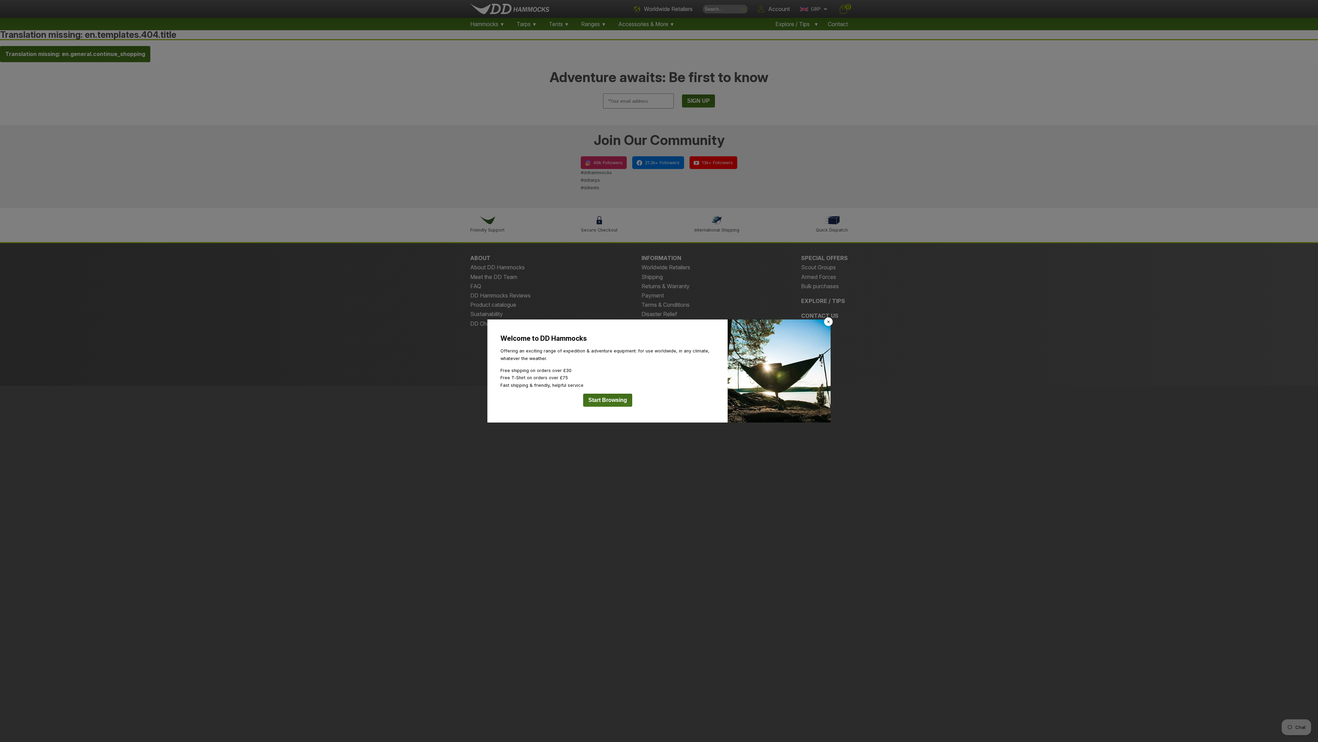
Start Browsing (607, 400)
